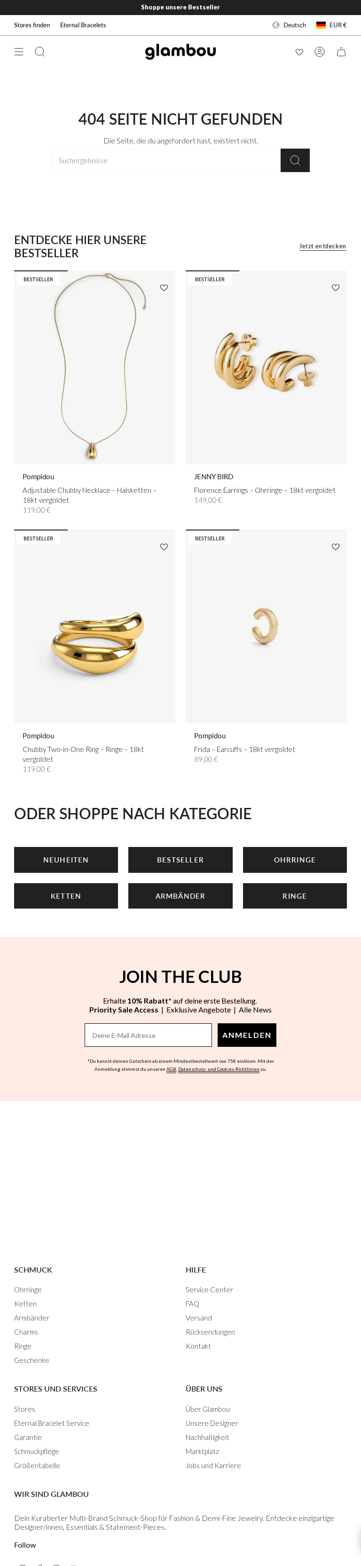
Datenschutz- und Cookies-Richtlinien (218, 1069)
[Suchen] (295, 160)
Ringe (22, 1346)
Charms (26, 1332)
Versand (199, 1317)
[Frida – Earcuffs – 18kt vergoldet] (266, 626)
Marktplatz (202, 1451)
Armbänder (31, 1317)
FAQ (192, 1303)
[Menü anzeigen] (18, 52)
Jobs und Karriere (213, 1465)
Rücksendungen (210, 1332)
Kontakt (198, 1346)
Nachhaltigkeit (207, 1437)
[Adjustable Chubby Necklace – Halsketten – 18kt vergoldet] (94, 367)
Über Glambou (208, 1409)
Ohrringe (28, 1289)
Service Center (209, 1289)
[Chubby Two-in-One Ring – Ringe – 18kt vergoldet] (94, 626)
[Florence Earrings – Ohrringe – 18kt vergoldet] (266, 367)
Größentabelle (37, 1465)
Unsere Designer (212, 1423)
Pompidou (38, 476)
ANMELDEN (247, 1034)
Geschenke (31, 1360)
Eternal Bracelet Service (51, 1423)
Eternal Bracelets (83, 25)
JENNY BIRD (213, 476)
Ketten (25, 1303)
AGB (171, 1069)
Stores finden (32, 25)
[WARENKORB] (341, 52)
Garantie (28, 1437)
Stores (24, 1409)
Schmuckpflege (36, 1451)
